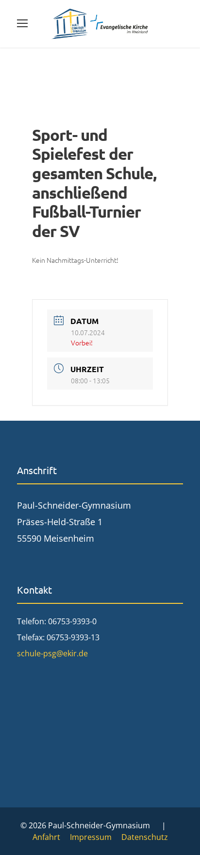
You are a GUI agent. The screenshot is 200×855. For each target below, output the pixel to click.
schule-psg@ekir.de (52, 653)
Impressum (91, 837)
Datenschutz (144, 837)
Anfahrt (46, 837)
